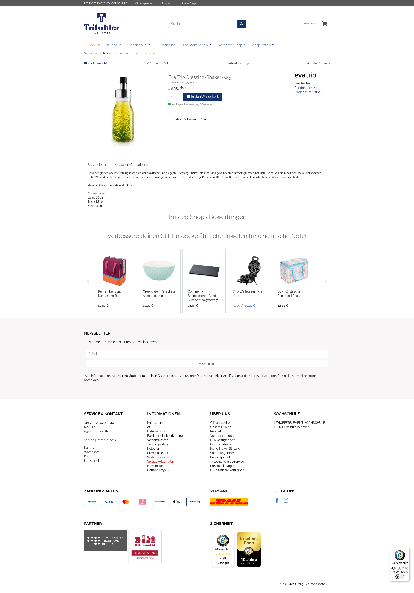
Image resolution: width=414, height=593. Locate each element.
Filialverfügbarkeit (222, 440)
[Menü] (407, 550)
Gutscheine (166, 45)
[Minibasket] (324, 24)
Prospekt (166, 3)
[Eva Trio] (305, 75)
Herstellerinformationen (131, 164)
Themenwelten (195, 45)
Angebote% (262, 45)
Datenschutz (156, 431)
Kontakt (89, 447)
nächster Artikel (317, 63)
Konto (88, 456)
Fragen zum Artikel (308, 92)
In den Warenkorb (204, 97)
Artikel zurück (159, 63)
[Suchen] (241, 24)
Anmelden (308, 23)
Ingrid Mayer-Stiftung (225, 448)
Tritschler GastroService (227, 461)
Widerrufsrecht (158, 457)
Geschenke (138, 45)
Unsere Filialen (220, 427)
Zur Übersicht (97, 63)
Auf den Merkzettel (308, 87)
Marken (94, 45)
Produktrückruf (157, 453)
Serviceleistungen (222, 466)
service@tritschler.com (100, 440)
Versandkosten (157, 440)
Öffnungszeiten (144, 3)
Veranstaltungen (231, 45)
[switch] (399, 576)
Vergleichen (303, 83)
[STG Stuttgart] (105, 540)
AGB (150, 427)
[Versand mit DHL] (229, 501)
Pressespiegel (220, 457)
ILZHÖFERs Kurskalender (291, 427)
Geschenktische (221, 444)
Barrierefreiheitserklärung (165, 435)
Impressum (155, 422)
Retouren (153, 448)
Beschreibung (97, 164)
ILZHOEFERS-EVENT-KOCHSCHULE (105, 3)
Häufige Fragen (189, 3)
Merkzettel (91, 460)
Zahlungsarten (157, 444)
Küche (113, 45)
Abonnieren (207, 363)
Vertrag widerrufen (160, 461)
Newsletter (155, 466)
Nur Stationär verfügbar (227, 470)
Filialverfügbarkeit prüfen (189, 119)
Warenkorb (92, 452)
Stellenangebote (222, 453)
